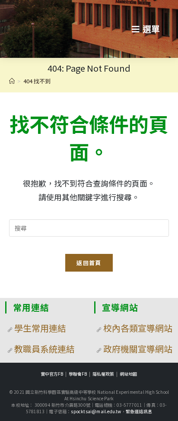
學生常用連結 (40, 328)
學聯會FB (78, 373)
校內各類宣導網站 (137, 328)
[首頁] (12, 81)
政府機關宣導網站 (137, 348)
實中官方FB (52, 373)
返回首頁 (88, 263)
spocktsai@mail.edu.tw (96, 411)
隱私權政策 (103, 373)
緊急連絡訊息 (139, 411)
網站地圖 (128, 373)
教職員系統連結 (44, 348)
